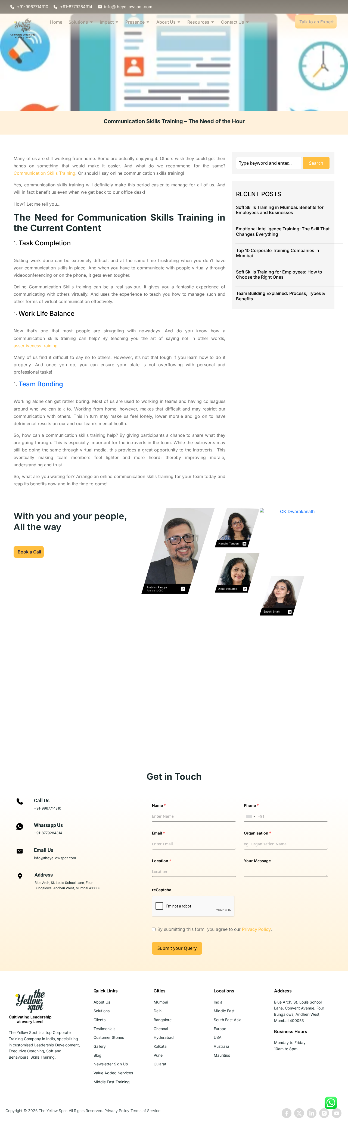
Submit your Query (177, 948)
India (218, 1002)
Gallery (100, 1046)
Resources (198, 22)
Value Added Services (113, 1073)
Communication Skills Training (44, 173)
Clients (99, 1019)
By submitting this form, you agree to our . (214, 929)
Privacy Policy (256, 929)
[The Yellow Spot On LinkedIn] (312, 1113)
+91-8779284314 (48, 833)
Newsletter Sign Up (111, 1064)
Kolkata (160, 1046)
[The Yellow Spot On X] (299, 1113)
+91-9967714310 (47, 808)
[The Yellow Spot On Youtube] (337, 1113)
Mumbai (161, 1002)
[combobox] (250, 816)
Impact (107, 22)
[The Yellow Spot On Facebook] (287, 1113)
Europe (220, 1028)
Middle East (224, 1010)
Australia (221, 1046)
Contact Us (232, 22)
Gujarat (160, 1064)
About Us (166, 22)
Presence (135, 22)
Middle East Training (112, 1082)
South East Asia (227, 1019)
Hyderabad (164, 1037)
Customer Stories (109, 1037)
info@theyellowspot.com (55, 858)
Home (56, 22)
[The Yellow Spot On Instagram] (324, 1113)
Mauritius (222, 1055)
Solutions (78, 22)
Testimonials (104, 1028)
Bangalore (163, 1019)
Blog (97, 1055)
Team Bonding (40, 384)
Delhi (158, 1010)
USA (218, 1037)
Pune (158, 1055)
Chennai (161, 1028)
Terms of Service (145, 1110)
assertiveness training (36, 345)
